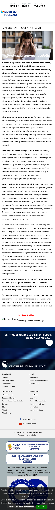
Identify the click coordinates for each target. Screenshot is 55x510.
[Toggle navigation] (50, 16)
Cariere (5, 378)
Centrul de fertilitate (37, 404)
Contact (5, 404)
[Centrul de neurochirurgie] (4, 366)
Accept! (41, 507)
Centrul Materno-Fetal (38, 401)
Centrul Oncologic (36, 410)
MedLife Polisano (29, 419)
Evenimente (34, 378)
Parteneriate (6, 384)
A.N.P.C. (4, 410)
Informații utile (7, 395)
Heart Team (34, 395)
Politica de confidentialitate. (21, 507)
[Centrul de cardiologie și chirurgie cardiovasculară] (49, 345)
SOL (3, 407)
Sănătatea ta (34, 384)
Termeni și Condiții (9, 398)
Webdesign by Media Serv (27, 435)
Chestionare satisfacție (39, 381)
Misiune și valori (8, 381)
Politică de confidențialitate (12, 401)
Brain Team (34, 398)
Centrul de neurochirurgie (27, 366)
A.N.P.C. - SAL (6, 413)
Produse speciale (8, 387)
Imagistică (34, 407)
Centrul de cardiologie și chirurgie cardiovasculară (28, 336)
